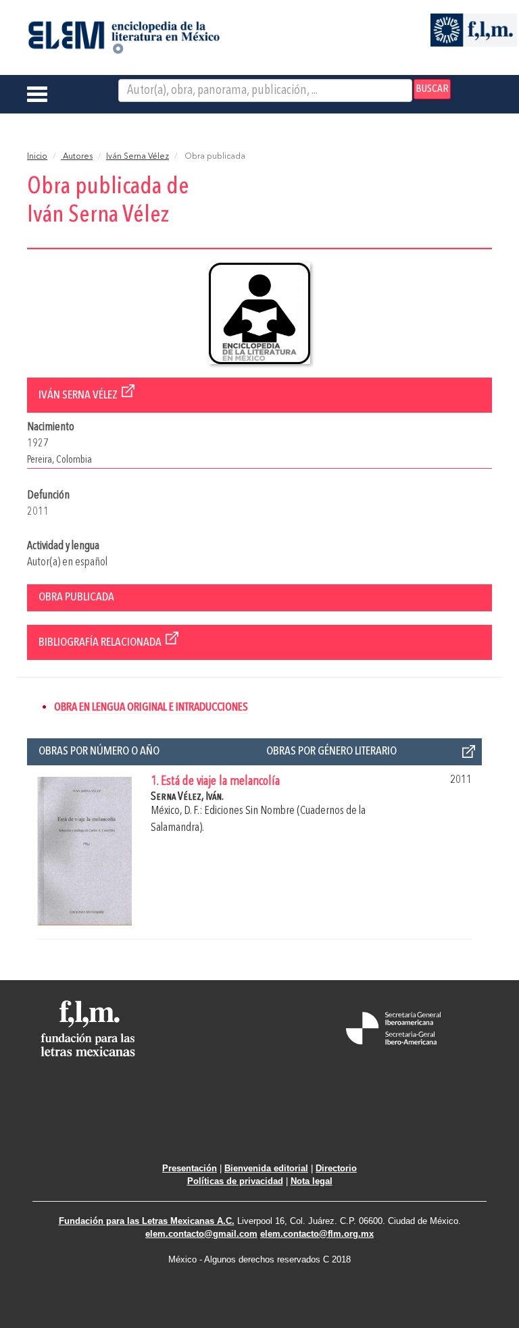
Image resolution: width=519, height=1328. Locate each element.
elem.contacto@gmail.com (201, 1234)
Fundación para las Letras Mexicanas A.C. (146, 1221)
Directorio (336, 1168)
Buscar (432, 89)
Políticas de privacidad (235, 1181)
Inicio (37, 157)
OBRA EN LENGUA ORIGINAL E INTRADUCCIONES (151, 707)
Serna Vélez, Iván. (187, 796)
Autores (77, 157)
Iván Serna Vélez (137, 157)
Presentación (189, 1168)
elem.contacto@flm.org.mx (317, 1234)
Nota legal (311, 1181)
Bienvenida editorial (266, 1168)
